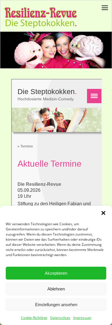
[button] (103, 213)
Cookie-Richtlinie (34, 317)
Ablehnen (56, 288)
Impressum (82, 317)
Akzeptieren (56, 273)
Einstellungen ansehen (56, 304)
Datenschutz (60, 317)
